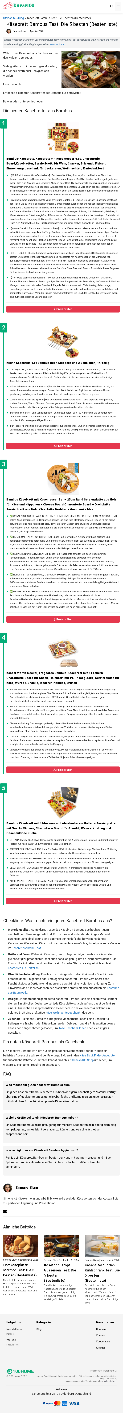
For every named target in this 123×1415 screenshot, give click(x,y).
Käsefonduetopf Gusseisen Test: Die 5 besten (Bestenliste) (60, 1272)
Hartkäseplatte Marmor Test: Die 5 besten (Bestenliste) (20, 1270)
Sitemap (101, 1347)
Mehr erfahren (57, 44)
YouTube (11, 1340)
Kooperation (103, 1341)
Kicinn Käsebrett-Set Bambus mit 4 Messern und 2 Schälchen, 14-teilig (57, 363)
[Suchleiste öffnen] (111, 6)
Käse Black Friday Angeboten (98, 1055)
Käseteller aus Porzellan (23, 968)
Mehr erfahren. (110, 1381)
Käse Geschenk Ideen (72, 1028)
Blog (21, 18)
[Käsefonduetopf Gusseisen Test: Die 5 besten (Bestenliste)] (61, 1254)
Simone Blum (26, 1187)
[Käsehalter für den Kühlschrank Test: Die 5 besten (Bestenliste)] (102, 1254)
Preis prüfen (64, 309)
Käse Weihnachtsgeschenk (62, 1012)
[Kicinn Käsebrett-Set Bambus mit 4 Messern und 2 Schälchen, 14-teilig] (63, 342)
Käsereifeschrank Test (26, 948)
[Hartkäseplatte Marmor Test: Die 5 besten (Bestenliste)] (20, 1254)
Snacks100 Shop (83, 1060)
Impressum (96, 1370)
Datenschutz (110, 1370)
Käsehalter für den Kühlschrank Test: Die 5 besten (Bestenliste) (102, 1272)
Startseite (9, 18)
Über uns (101, 1329)
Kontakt (100, 1335)
